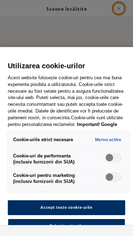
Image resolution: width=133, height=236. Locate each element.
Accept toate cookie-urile (66, 207)
